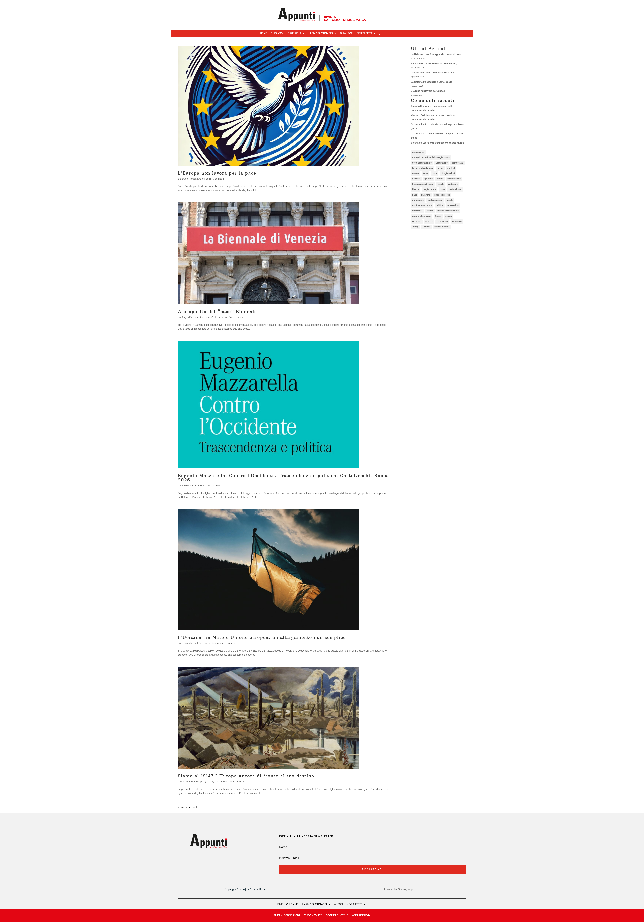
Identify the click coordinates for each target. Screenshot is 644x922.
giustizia (416, 179)
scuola (448, 216)
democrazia (457, 163)
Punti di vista (236, 317)
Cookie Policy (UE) (337, 915)
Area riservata (361, 915)
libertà (415, 189)
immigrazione (454, 179)
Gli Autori (346, 33)
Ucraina (426, 227)
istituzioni (453, 184)
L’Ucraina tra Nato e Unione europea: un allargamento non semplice (262, 637)
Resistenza (417, 211)
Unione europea (442, 227)
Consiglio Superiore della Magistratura (431, 157)
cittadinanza (418, 152)
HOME (279, 904)
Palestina (425, 195)
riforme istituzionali (421, 216)
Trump (415, 227)
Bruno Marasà (189, 178)
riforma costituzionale (448, 211)
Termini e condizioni (287, 915)
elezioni (451, 168)
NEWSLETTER (354, 904)
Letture (216, 485)
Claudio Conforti (420, 106)
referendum (453, 205)
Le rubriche (293, 33)
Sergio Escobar (189, 317)
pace (414, 195)
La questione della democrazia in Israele (433, 72)
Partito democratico (422, 205)
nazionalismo (455, 189)
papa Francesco (442, 195)
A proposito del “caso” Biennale (217, 311)
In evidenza (221, 317)
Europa (415, 173)
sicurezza (416, 221)
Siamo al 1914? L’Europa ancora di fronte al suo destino (246, 776)
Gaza (434, 173)
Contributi (218, 178)
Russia (438, 216)
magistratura (429, 189)
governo (428, 179)
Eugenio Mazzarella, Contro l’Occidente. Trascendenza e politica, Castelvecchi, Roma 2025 (283, 478)
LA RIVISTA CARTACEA (314, 904)
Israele (441, 184)
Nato (442, 189)
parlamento (418, 200)
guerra (440, 179)
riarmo (430, 211)
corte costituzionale (422, 163)
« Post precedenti (187, 807)
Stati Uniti (457, 221)
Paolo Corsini (188, 485)
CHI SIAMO (292, 904)
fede (425, 173)
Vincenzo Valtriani (421, 115)
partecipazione (435, 200)
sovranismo (442, 221)
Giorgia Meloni (448, 173)
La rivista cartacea (320, 33)
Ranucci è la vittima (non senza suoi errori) (434, 63)
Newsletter (365, 33)
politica (439, 205)
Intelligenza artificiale (422, 184)
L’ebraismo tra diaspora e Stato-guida (431, 81)
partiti (450, 200)
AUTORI (338, 904)
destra (440, 168)
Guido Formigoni (190, 781)
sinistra (429, 221)
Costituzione (442, 163)
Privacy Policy (312, 915)
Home (263, 33)
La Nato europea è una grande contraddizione (436, 54)
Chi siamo (277, 33)
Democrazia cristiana (422, 168)
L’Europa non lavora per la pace (217, 173)
